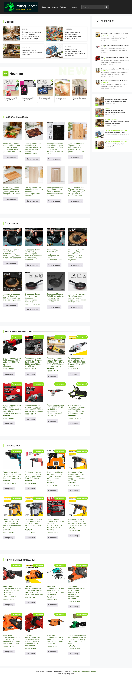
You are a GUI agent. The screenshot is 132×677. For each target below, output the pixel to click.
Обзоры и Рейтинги (59, 7)
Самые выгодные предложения (84, 671)
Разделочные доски (16, 117)
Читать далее (10, 157)
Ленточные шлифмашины (20, 559)
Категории (46, 7)
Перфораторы (13, 445)
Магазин (74, 7)
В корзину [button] (9, 374)
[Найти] (106, 7)
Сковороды (11, 223)
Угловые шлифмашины (18, 331)
